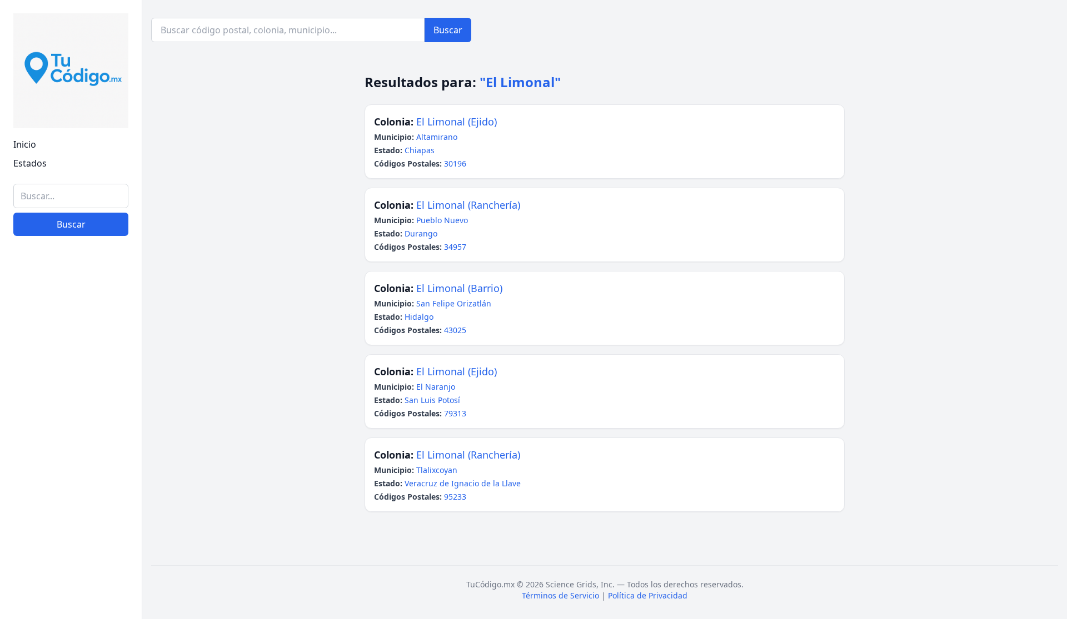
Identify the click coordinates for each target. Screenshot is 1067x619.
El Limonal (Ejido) (456, 121)
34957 (455, 246)
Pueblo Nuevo (442, 220)
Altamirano (436, 137)
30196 (455, 163)
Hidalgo (419, 316)
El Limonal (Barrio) (459, 288)
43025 (455, 330)
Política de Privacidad (647, 595)
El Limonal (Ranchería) (468, 205)
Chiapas (420, 150)
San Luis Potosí (432, 400)
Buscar (71, 224)
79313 (455, 413)
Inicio (24, 144)
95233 (455, 496)
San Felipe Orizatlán (453, 303)
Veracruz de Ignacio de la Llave (463, 483)
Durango (421, 233)
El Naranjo (435, 386)
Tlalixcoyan (436, 470)
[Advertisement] (70, 439)
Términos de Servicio (560, 595)
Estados (30, 163)
